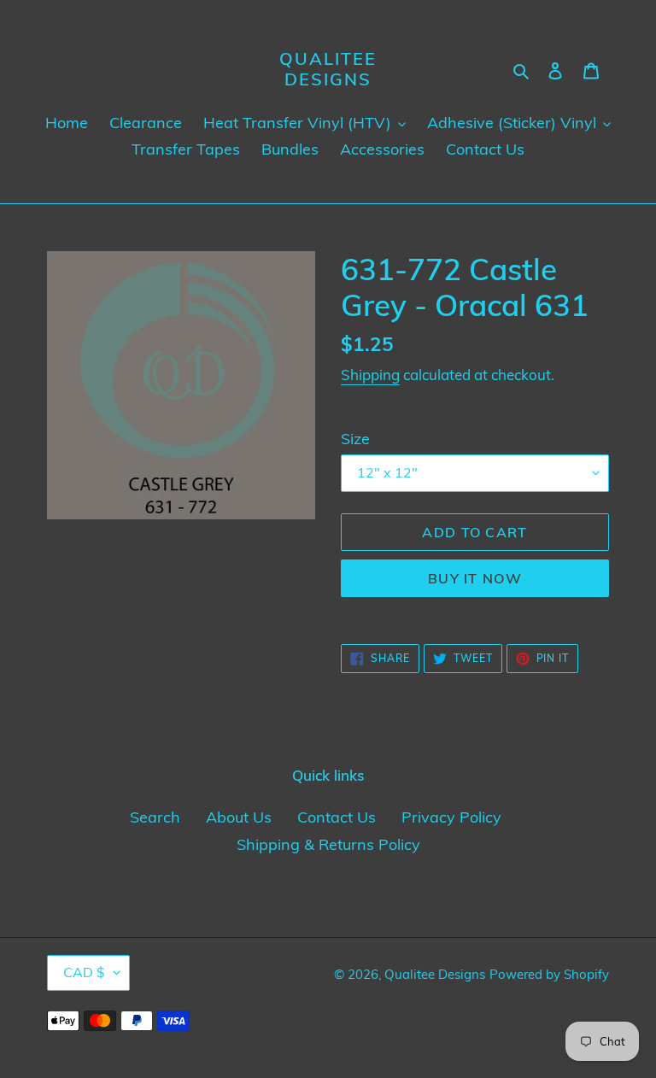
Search (155, 817)
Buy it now (475, 578)
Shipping (370, 375)
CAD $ (84, 972)
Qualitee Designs (328, 69)
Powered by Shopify (549, 974)
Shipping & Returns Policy (328, 844)
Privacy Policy (451, 817)
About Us (239, 817)
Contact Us (336, 817)
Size (355, 438)
